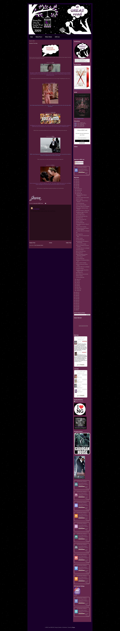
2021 (76, 187)
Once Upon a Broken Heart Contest (82, 197)
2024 (76, 182)
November (78, 190)
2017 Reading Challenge (82, 565)
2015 (76, 300)
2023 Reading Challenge (82, 502)
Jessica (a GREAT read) (82, 168)
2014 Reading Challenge (82, 598)
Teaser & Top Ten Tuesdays (81, 204)
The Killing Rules (79, 342)
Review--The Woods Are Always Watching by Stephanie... (82, 255)
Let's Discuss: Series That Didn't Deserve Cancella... (82, 213)
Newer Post (32, 242)
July (77, 280)
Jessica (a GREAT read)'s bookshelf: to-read (80, 372)
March (77, 287)
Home (31, 37)
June (77, 282)
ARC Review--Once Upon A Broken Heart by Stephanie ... (82, 229)
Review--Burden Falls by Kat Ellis (82, 274)
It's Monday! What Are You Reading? (82, 206)
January (78, 290)
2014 (76, 301)
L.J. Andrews (80, 376)
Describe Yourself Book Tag (81, 219)
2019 (76, 293)
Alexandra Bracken (80, 381)
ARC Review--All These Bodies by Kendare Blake (82, 242)
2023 (76, 184)
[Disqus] (50, 222)
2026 (76, 179)
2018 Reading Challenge (82, 554)
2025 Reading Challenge (82, 481)
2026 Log (57, 37)
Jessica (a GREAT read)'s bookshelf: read (80, 338)
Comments (78, 163)
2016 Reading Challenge (82, 575)
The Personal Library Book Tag (81, 216)
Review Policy (39, 37)
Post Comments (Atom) (38, 245)
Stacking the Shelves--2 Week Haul (82, 210)
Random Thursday (79, 199)
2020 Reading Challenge (82, 533)
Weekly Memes (48, 37)
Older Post (68, 242)
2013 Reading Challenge (82, 608)
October (78, 192)
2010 (76, 308)
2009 (76, 309)
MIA (77, 232)
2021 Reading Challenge (82, 523)
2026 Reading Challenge (82, 167)
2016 (76, 298)
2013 (76, 303)
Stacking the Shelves (80, 249)
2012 (76, 305)
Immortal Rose (78, 380)
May (77, 284)
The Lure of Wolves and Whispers (79, 385)
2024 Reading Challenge (82, 491)
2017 (76, 297)
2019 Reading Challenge (82, 544)
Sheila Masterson (80, 391)
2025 (76, 181)
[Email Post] (45, 203)
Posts (77, 161)
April (77, 285)
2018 (76, 295)
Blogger (73, 627)
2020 (76, 292)
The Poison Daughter (79, 390)
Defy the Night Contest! (80, 214)
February (78, 288)
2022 (76, 185)
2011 (76, 306)
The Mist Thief (78, 375)
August (77, 279)
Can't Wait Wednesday (80, 203)
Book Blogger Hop (79, 217)
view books (87, 174)
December (78, 188)
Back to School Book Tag (80, 251)
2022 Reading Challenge (82, 512)
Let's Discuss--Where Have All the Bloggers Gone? (82, 270)
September (78, 193)
